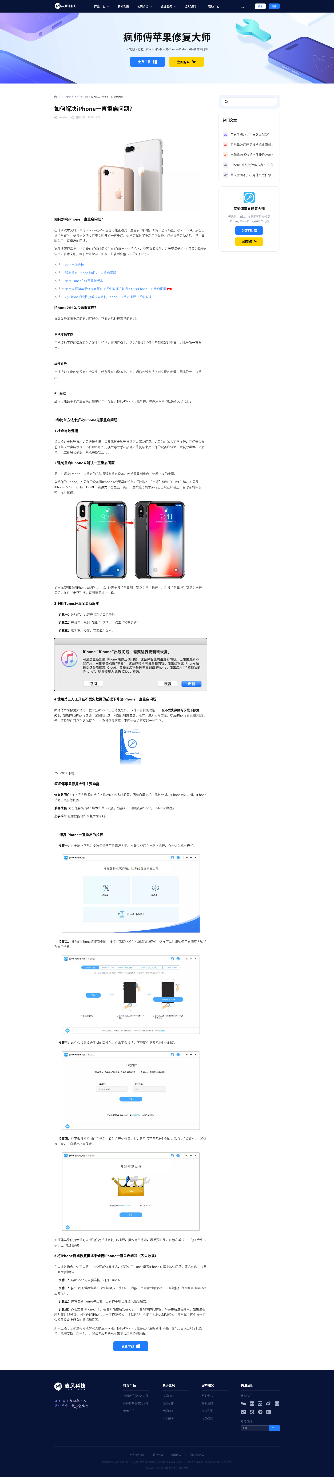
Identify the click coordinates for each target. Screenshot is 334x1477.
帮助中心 (213, 6)
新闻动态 (123, 6)
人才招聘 (168, 1418)
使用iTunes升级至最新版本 (84, 280)
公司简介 (168, 1395)
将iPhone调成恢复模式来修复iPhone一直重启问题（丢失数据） (110, 296)
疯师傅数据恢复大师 (135, 1403)
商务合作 (168, 1403)
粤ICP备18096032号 (146, 1462)
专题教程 (71, 96)
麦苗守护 (128, 1410)
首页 (61, 96)
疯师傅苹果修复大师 (135, 1395)
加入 (274, 1428)
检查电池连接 (74, 264)
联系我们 (207, 1403)
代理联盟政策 (197, 1454)
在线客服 (207, 1410)
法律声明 (158, 1454)
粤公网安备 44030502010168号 (117, 1462)
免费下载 (144, 61)
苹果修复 (83, 96)
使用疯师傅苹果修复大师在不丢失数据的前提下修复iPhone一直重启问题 (115, 288)
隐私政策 (176, 1454)
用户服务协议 (137, 1454)
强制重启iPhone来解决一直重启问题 (90, 272)
